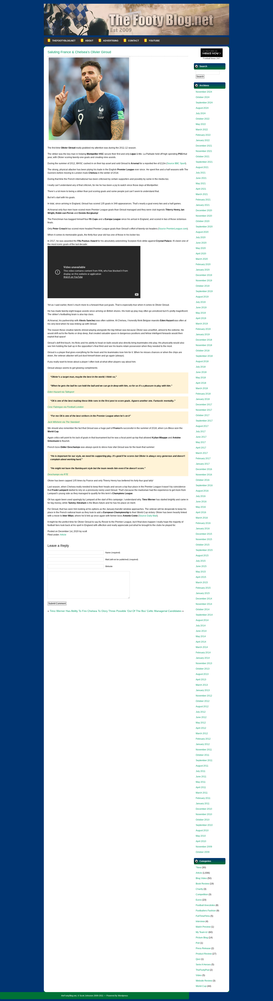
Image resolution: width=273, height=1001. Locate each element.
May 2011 (201, 782)
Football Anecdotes (205, 905)
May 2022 (201, 124)
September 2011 (204, 760)
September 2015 (204, 550)
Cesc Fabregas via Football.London (66, 407)
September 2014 (204, 615)
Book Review (202, 883)
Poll (198, 943)
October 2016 (202, 480)
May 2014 (201, 636)
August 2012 (202, 706)
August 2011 (202, 766)
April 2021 (201, 189)
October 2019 (202, 286)
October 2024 (202, 97)
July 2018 (201, 367)
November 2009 (204, 846)
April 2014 (201, 641)
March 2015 (202, 582)
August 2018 (202, 361)
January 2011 (202, 803)
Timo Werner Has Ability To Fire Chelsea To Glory (79, 610)
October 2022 (202, 119)
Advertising (110, 40)
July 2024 (201, 113)
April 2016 (201, 512)
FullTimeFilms (203, 916)
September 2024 (204, 102)
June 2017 (201, 437)
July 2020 (201, 237)
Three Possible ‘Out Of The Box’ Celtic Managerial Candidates (144, 610)
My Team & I (202, 932)
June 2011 (201, 776)
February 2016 (203, 523)
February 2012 (203, 739)
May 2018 (201, 377)
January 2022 (203, 140)
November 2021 (204, 151)
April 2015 (201, 577)
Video (199, 975)
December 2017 (204, 404)
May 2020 (201, 248)
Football (206, 58)
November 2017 (204, 410)
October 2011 (202, 755)
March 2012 (202, 733)
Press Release (203, 948)
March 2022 (202, 129)
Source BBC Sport (176, 163)
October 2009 (202, 852)
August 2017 (202, 426)
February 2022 (203, 135)
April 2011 (201, 787)
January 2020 (203, 269)
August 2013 (202, 674)
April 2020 (201, 253)
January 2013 (203, 690)
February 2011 (203, 798)
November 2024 (204, 92)
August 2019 (202, 296)
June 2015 (201, 566)
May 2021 (201, 183)
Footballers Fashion (206, 910)
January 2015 (203, 593)
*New (198, 867)
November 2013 (204, 663)
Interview (200, 921)
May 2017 (201, 442)
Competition (202, 894)
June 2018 (201, 372)
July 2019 (201, 302)
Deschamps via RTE (58, 474)
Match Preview (203, 927)
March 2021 (202, 194)
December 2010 (204, 809)
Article (63, 534)
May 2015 (201, 571)
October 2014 (202, 609)
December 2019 (204, 275)
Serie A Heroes (203, 964)
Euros (199, 900)
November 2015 (204, 539)
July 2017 (201, 431)
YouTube (154, 40)
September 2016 (204, 485)
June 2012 (201, 717)
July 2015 (201, 561)
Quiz (198, 959)
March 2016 (202, 517)
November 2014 (204, 604)
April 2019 (201, 318)
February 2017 (203, 458)
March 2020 (202, 259)
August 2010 (202, 830)
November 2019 (204, 280)
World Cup (201, 986)
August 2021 (202, 167)
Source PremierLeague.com (173, 228)
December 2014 (204, 598)
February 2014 (203, 652)
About (89, 40)
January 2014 (203, 658)
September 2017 (204, 420)
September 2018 (204, 356)
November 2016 (204, 474)
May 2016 (201, 507)
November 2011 (204, 749)
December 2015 (204, 534)
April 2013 (201, 679)
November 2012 (204, 695)
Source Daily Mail (148, 515)
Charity (199, 889)
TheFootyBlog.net (63, 40)
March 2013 (202, 685)
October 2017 (202, 415)
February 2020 (203, 264)
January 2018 (203, 399)
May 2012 (201, 722)
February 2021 (203, 199)
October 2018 (202, 350)
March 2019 (202, 323)
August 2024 (202, 108)
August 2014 (202, 620)
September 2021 (204, 162)
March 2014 (202, 647)
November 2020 (204, 216)
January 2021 (203, 205)
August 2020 (202, 232)
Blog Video (201, 878)
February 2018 (203, 393)
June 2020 (201, 243)
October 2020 (202, 221)
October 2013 (202, 668)
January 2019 (203, 334)
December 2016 (204, 469)
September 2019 (204, 291)
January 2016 (203, 528)
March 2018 (202, 388)
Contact (133, 40)
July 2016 (201, 496)
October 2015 (202, 544)
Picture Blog (202, 937)
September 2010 (204, 825)
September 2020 (204, 226)
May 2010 (201, 836)
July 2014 (201, 625)
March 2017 (202, 453)
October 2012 (202, 701)
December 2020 (204, 210)
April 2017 (201, 447)
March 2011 (202, 792)
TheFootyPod (202, 970)
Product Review (204, 953)
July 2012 (201, 712)
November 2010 (204, 814)
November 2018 (204, 345)
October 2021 (202, 156)
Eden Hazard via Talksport (61, 392)
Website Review (204, 980)
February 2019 (203, 329)
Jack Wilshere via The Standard (63, 422)
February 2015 (203, 588)
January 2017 (203, 464)
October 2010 (202, 819)
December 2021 (204, 145)
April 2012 (201, 728)
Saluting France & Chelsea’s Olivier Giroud (79, 52)
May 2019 (201, 313)
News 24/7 (211, 58)
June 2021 (201, 178)
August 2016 (202, 491)
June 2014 (201, 631)
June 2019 (201, 307)
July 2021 (201, 172)
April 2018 (201, 383)
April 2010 (201, 841)
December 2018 (204, 340)
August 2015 (202, 555)
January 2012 (203, 744)
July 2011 (200, 771)
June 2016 (201, 501)
